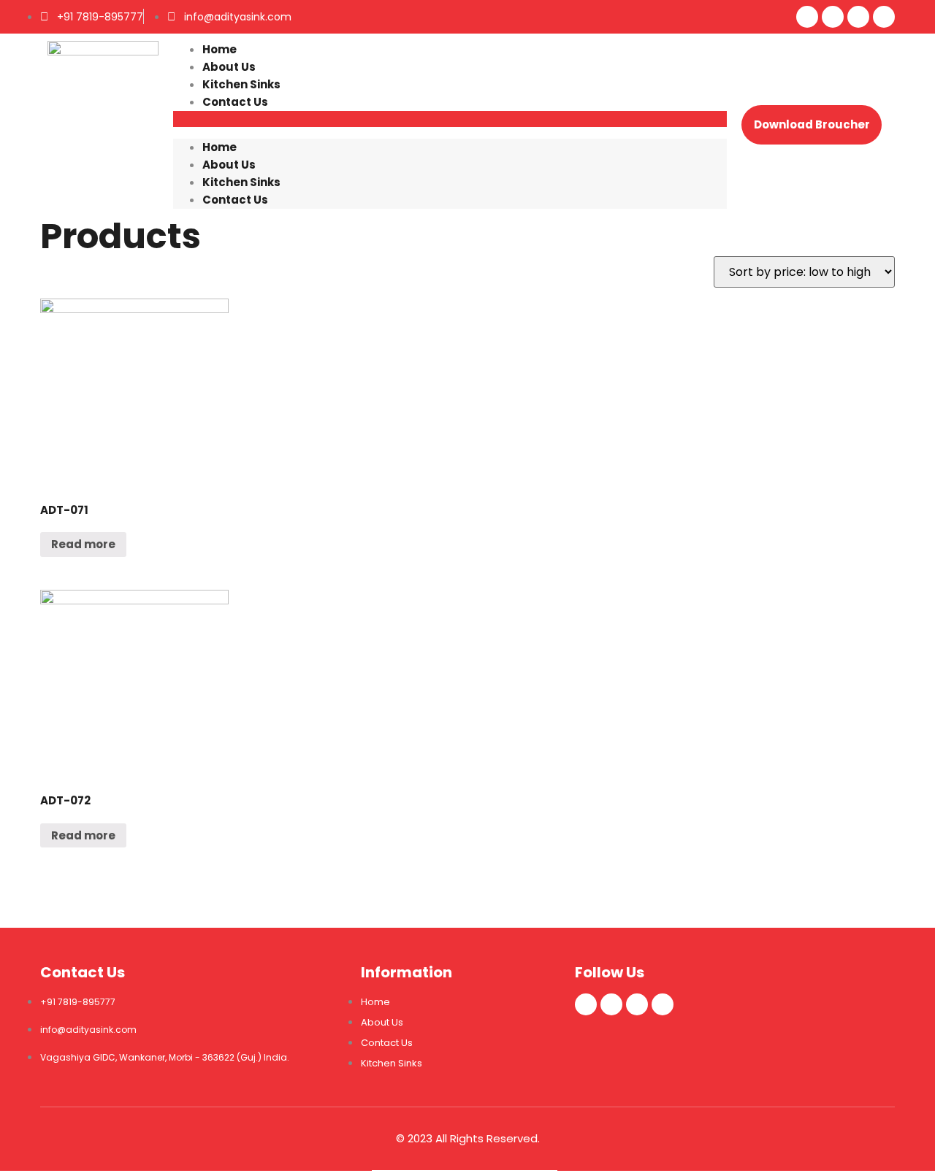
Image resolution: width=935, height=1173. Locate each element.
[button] (450, 119)
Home (219, 49)
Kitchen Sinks (241, 84)
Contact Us (235, 101)
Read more (83, 544)
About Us (229, 66)
